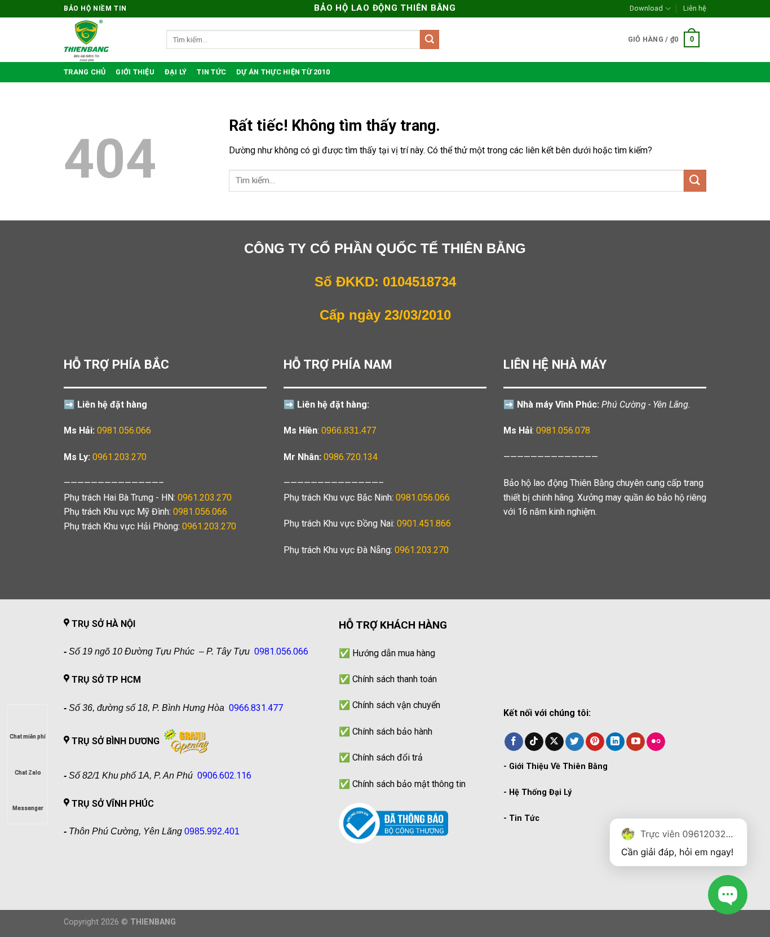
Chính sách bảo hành (392, 731)
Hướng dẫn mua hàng (393, 653)
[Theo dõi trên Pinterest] (595, 742)
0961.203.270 (205, 497)
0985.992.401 (212, 831)
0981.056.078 (563, 430)
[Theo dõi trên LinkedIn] (615, 742)
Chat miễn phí (28, 736)
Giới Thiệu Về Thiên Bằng (558, 766)
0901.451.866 (424, 523)
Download (646, 8)
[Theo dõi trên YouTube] (635, 742)
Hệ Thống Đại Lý (540, 792)
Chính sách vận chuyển (396, 705)
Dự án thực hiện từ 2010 (283, 72)
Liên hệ (694, 8)
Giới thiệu (135, 72)
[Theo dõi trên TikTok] (534, 742)
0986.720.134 (351, 457)
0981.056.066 (124, 430)
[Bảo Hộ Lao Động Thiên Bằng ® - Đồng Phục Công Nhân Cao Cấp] (106, 39)
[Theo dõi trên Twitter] (574, 742)
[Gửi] (429, 39)
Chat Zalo (28, 773)
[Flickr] (656, 742)
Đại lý (176, 72)
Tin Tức (524, 818)
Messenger (27, 808)
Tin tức (211, 72)
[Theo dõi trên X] (554, 742)
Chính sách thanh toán (394, 679)
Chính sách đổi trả (387, 757)
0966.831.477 (349, 430)
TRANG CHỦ (84, 72)
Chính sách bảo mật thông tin (409, 784)
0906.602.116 (224, 775)
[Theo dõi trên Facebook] (514, 742)
